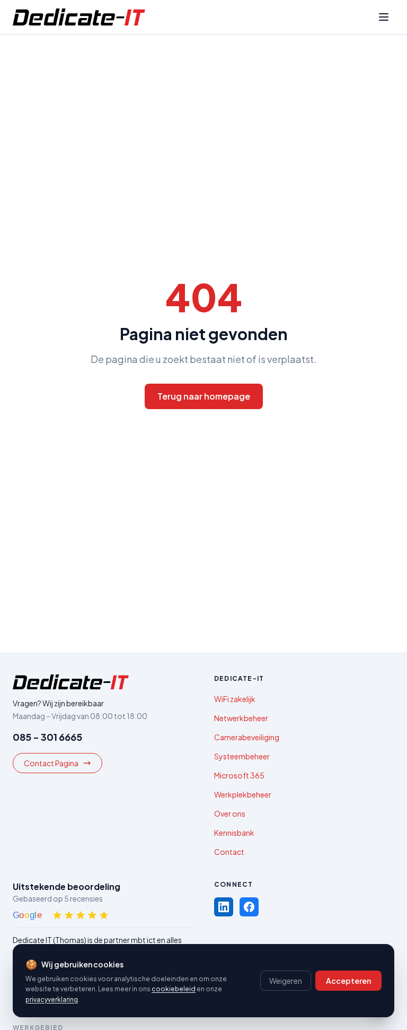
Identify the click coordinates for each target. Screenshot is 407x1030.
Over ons (229, 813)
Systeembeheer (242, 756)
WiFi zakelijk (234, 699)
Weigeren (285, 980)
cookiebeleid (174, 989)
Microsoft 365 (239, 775)
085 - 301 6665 (47, 737)
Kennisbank (234, 832)
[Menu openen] (383, 17)
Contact (229, 851)
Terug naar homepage (203, 396)
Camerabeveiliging (246, 737)
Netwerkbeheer (241, 718)
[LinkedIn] (223, 906)
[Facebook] (249, 906)
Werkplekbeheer (242, 794)
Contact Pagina (51, 763)
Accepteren (348, 980)
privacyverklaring (51, 999)
